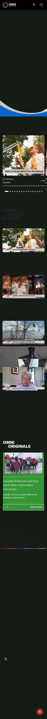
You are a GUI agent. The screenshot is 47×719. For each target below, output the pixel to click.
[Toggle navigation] (40, 5)
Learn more (36, 507)
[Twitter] (6, 659)
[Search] (34, 5)
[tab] (7, 191)
